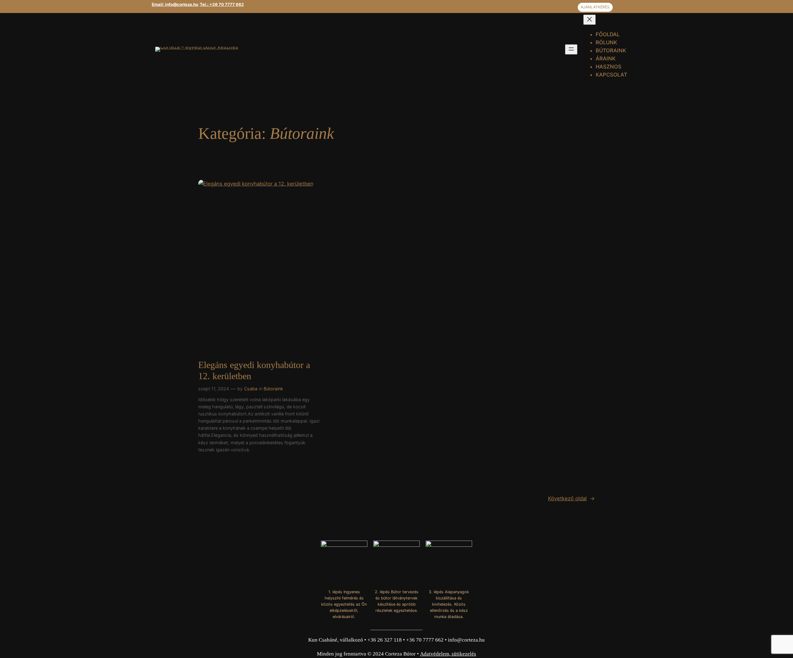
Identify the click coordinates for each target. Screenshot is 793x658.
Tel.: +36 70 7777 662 (222, 4)
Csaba (250, 388)
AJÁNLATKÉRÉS (595, 7)
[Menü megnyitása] (571, 49)
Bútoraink (273, 388)
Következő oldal (571, 498)
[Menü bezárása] (589, 20)
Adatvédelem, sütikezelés (448, 654)
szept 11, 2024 (213, 388)
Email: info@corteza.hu (175, 4)
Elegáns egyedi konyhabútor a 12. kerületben (254, 370)
